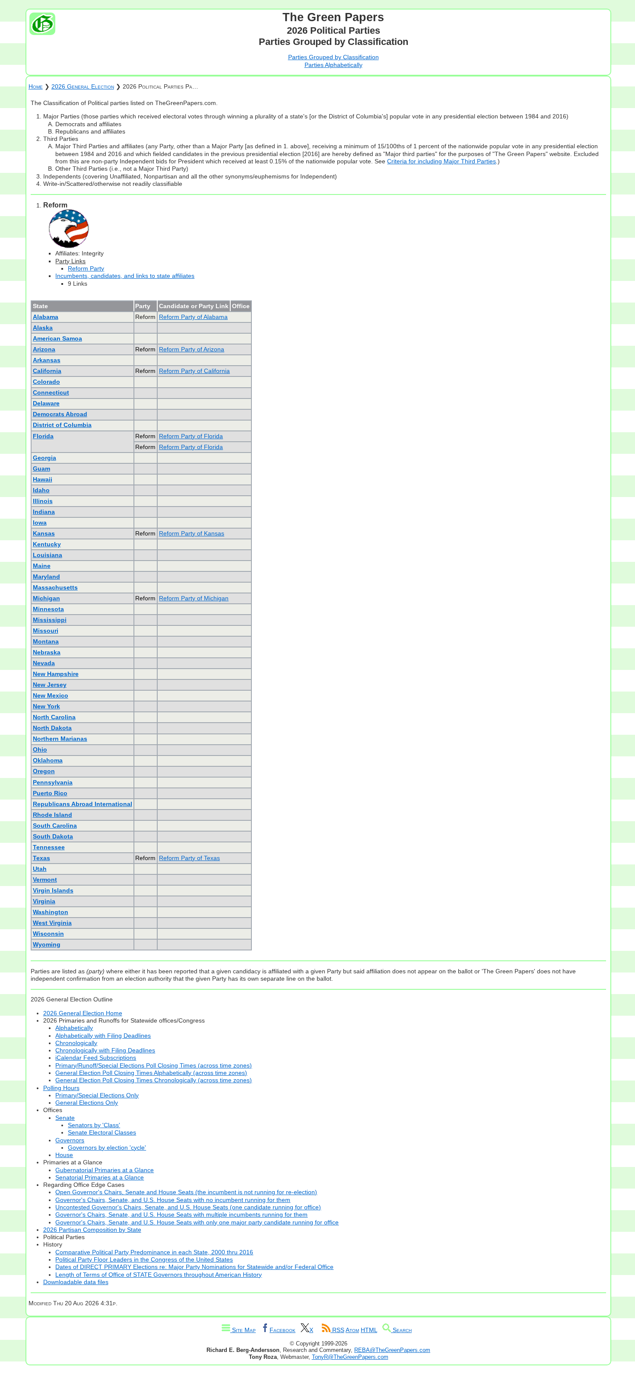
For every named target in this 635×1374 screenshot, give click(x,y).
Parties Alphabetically (333, 64)
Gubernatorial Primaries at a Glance (104, 1170)
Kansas (44, 533)
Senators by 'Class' (94, 1125)
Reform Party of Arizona (191, 349)
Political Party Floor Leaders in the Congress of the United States (144, 1259)
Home (36, 86)
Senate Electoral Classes (102, 1132)
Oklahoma (48, 760)
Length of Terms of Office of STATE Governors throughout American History (158, 1274)
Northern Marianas (60, 738)
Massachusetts (55, 587)
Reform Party (86, 268)
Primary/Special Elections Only (97, 1095)
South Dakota (53, 836)
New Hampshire (56, 673)
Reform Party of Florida (191, 436)
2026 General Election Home (82, 1013)
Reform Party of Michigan (194, 598)
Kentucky (47, 544)
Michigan (46, 598)
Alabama (45, 316)
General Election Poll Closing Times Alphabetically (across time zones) (151, 1072)
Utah (40, 868)
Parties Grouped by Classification (333, 57)
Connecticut (51, 392)
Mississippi (50, 619)
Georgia (44, 457)
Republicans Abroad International (82, 803)
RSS (337, 1329)
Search (401, 1329)
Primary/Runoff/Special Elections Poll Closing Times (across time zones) (153, 1065)
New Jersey (50, 684)
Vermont (45, 879)
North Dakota (52, 727)
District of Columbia (62, 424)
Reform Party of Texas (189, 857)
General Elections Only (86, 1102)
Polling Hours (61, 1087)
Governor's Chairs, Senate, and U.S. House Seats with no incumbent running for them (172, 1199)
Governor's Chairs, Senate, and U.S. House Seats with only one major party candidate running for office (197, 1222)
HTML (369, 1329)
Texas (41, 857)
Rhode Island (52, 814)
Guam (41, 468)
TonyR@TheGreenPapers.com (350, 1357)
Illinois (43, 500)
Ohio (40, 749)
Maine (42, 565)
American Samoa (57, 338)
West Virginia (52, 922)
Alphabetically (74, 1027)
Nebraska (46, 652)
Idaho (41, 490)
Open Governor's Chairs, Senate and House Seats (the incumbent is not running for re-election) (186, 1192)
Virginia (44, 901)
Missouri (45, 630)
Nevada (44, 663)
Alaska (43, 327)
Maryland (46, 576)
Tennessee (49, 847)
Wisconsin (48, 933)
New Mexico (50, 695)
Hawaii (42, 479)
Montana (46, 641)
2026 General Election (82, 86)
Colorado (46, 381)
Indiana (44, 511)
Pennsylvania (53, 782)
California (47, 370)
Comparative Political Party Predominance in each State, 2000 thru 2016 (154, 1252)
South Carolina (55, 825)
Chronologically (76, 1042)
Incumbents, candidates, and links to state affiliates (124, 275)
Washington (50, 912)
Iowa (40, 522)
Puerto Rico (50, 793)
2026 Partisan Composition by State (92, 1229)
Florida (43, 436)
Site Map (243, 1329)
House (64, 1154)
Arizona (44, 349)
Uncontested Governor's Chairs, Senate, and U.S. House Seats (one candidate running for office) (188, 1207)
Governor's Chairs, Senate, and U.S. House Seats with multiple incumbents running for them (181, 1214)
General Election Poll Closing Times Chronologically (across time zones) (153, 1080)
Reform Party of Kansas (191, 533)
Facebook (282, 1329)
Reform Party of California (194, 370)
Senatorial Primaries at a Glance (99, 1177)
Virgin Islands (53, 890)
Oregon (44, 771)
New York (46, 706)
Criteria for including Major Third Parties (441, 161)
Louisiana (47, 555)
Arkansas (46, 360)
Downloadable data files (75, 1281)
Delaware (46, 403)
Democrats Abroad (60, 414)
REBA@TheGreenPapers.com (392, 1350)
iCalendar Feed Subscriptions (95, 1057)
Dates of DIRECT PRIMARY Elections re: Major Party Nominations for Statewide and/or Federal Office (194, 1266)
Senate (65, 1117)
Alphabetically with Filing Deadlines (103, 1035)
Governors (69, 1140)
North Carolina (54, 717)
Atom (352, 1329)
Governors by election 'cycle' (107, 1147)
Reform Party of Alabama (193, 316)
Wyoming (46, 944)
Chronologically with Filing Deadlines (105, 1050)
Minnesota (48, 609)
